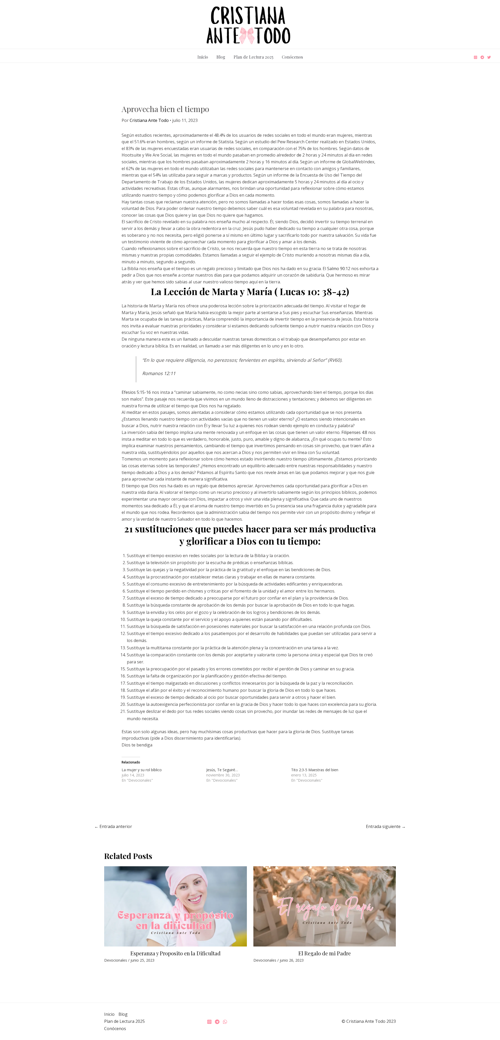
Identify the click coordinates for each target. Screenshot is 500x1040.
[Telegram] (482, 57)
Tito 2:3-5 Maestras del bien (314, 769)
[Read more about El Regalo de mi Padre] (324, 906)
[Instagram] (475, 57)
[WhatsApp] (225, 1021)
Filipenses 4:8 (354, 432)
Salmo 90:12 (338, 268)
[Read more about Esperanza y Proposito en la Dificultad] (175, 906)
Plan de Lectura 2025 (253, 57)
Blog (220, 57)
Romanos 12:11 (159, 373)
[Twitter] (489, 57)
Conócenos (292, 57)
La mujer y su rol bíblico (142, 769)
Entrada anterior (113, 826)
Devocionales (115, 960)
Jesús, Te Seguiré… (222, 769)
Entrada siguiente (386, 826)
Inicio (202, 57)
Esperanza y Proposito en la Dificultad (175, 953)
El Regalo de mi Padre (324, 953)
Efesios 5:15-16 (136, 392)
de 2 (301, 155)
